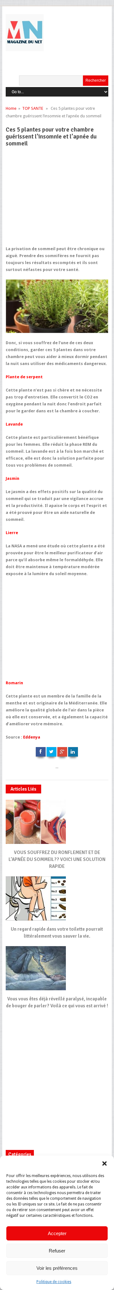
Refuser (57, 1250)
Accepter (57, 1233)
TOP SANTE (32, 108)
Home (11, 108)
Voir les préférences (57, 1268)
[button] (104, 1163)
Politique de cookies (53, 1282)
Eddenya (31, 737)
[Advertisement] (55, 199)
